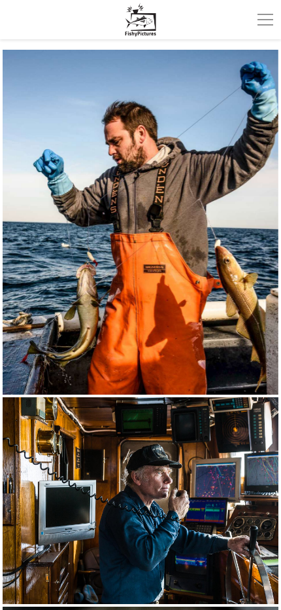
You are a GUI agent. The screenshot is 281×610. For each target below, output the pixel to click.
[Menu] (265, 20)
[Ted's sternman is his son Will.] (140, 222)
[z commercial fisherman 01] (140, 500)
